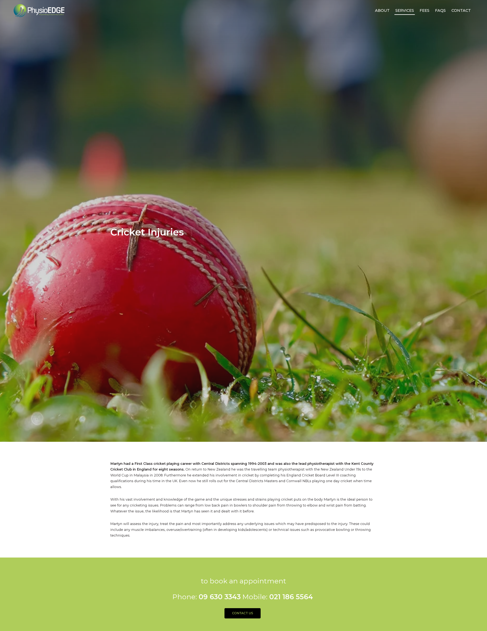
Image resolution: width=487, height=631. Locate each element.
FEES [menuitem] (424, 10)
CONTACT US (242, 613)
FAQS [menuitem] (440, 10)
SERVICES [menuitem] (404, 10)
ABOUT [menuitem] (382, 10)
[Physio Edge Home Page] (39, 10)
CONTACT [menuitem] (461, 10)
